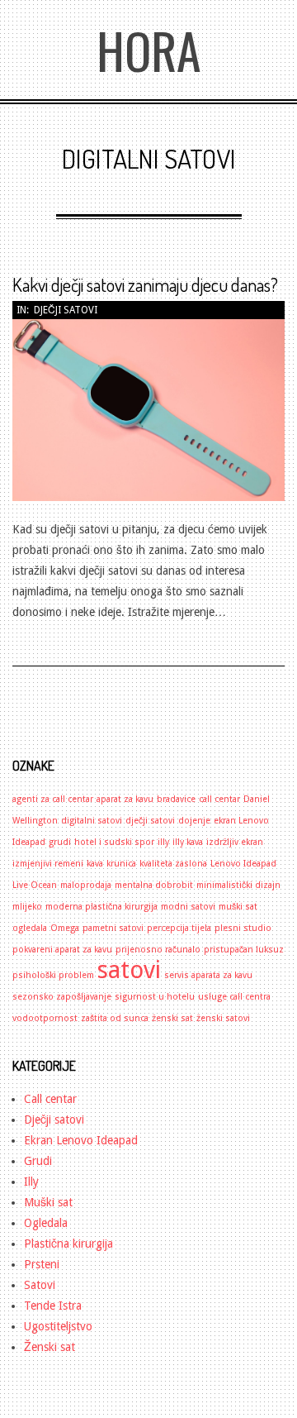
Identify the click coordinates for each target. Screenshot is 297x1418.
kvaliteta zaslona (173, 863)
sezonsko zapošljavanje (61, 996)
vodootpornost (45, 1018)
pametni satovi (113, 928)
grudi (60, 842)
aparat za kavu (125, 799)
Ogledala (46, 1222)
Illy (31, 1181)
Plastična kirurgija (68, 1243)
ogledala (29, 928)
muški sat (238, 906)
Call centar (50, 1098)
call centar (219, 799)
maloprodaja (85, 885)
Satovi (39, 1284)
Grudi (38, 1160)
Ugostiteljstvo (58, 1326)
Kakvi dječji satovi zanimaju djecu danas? (145, 284)
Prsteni (41, 1264)
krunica (121, 863)
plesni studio (242, 928)
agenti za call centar (52, 799)
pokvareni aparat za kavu (62, 949)
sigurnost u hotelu (155, 996)
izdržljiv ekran (234, 842)
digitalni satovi (91, 820)
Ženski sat (49, 1347)
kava (95, 863)
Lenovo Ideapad (243, 863)
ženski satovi (223, 1018)
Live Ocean (34, 885)
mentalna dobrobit (154, 885)
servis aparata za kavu (208, 975)
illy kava (187, 842)
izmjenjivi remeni (47, 863)
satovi (129, 970)
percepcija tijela (179, 928)
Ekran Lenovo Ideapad (81, 1140)
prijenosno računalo (158, 949)
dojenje (194, 820)
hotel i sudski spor (114, 842)
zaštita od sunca (114, 1018)
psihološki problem (53, 975)
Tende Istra (53, 1305)
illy (163, 842)
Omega (64, 928)
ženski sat (172, 1018)
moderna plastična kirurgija (101, 906)
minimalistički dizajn (238, 885)
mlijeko (27, 906)
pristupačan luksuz (244, 949)
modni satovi (188, 906)
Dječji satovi (65, 310)
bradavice (176, 799)
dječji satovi (150, 820)
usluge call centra (234, 996)
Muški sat (48, 1202)
